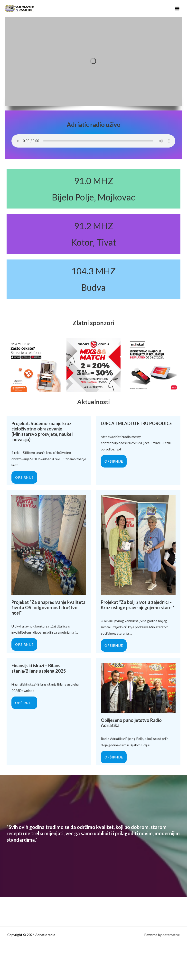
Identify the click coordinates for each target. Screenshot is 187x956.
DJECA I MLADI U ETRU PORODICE (136, 423)
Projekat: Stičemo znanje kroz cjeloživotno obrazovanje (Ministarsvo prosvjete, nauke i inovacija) (42, 431)
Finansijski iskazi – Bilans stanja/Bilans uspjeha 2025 (38, 668)
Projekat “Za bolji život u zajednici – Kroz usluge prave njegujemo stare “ (137, 604)
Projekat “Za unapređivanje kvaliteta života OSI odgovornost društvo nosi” (48, 607)
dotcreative (171, 935)
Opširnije (24, 477)
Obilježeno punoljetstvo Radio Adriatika (131, 722)
